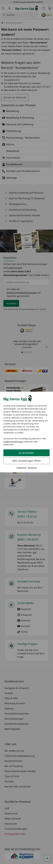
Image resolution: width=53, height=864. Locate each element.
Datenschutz (21, 467)
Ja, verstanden (26, 452)
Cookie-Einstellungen (13, 441)
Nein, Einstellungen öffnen (26, 460)
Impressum (32, 467)
